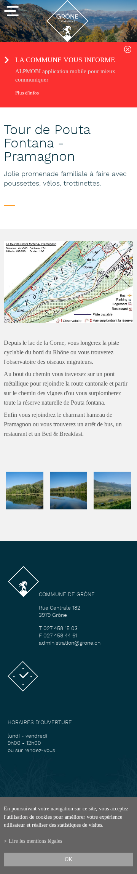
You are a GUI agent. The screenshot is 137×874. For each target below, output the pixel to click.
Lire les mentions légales (35, 841)
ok (68, 859)
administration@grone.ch (69, 643)
